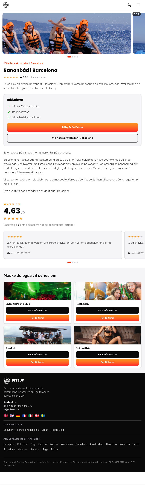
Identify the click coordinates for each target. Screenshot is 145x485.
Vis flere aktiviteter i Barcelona (23, 63)
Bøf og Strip (83, 348)
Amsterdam (96, 444)
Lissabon (35, 449)
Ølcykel (10, 348)
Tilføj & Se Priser (72, 127)
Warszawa (67, 444)
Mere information (37, 310)
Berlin (136, 444)
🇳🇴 (36, 416)
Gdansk (42, 444)
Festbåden (82, 303)
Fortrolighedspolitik (28, 429)
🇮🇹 (30, 416)
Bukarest (22, 444)
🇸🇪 (43, 416)
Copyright (9, 429)
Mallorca (22, 449)
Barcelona (9, 449)
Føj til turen (37, 318)
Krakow (54, 444)
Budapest (9, 444)
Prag (33, 444)
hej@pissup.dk (11, 409)
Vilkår (45, 429)
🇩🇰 (6, 416)
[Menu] (138, 5)
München (125, 444)
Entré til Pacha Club (18, 303)
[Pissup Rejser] (6, 5)
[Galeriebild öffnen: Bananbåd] (66, 33)
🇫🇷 (24, 416)
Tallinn (54, 449)
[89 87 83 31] (129, 5)
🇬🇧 (12, 416)
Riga (45, 449)
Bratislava (81, 444)
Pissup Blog (57, 429)
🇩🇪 (18, 416)
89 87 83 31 (10, 405)
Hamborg (111, 444)
